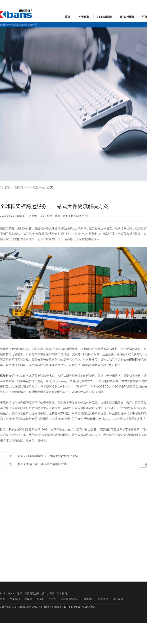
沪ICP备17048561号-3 (74, 606)
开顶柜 (40, 599)
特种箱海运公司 (80, 215)
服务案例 (88, 599)
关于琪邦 (84, 17)
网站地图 (91, 606)
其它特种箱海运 (70, 599)
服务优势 (103, 599)
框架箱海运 (104, 17)
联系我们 (118, 599)
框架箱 (28, 599)
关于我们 (15, 599)
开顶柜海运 (127, 17)
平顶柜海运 (37, 187)
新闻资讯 (20, 187)
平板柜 (52, 599)
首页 (67, 17)
